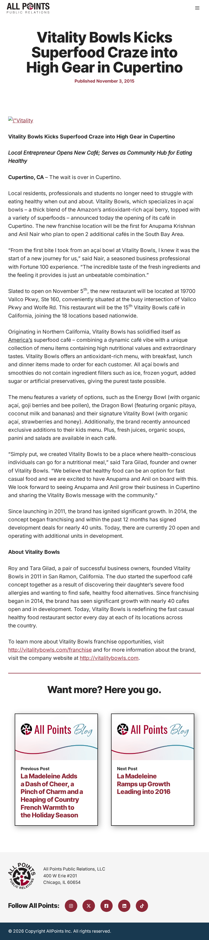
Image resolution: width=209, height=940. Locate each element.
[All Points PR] (28, 8)
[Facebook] (106, 906)
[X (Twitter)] (88, 906)
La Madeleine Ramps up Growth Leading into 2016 (143, 784)
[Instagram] (71, 906)
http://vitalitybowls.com (109, 658)
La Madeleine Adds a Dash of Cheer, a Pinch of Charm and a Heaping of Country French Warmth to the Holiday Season (52, 795)
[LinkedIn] (124, 906)
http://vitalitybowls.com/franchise (50, 649)
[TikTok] (142, 906)
